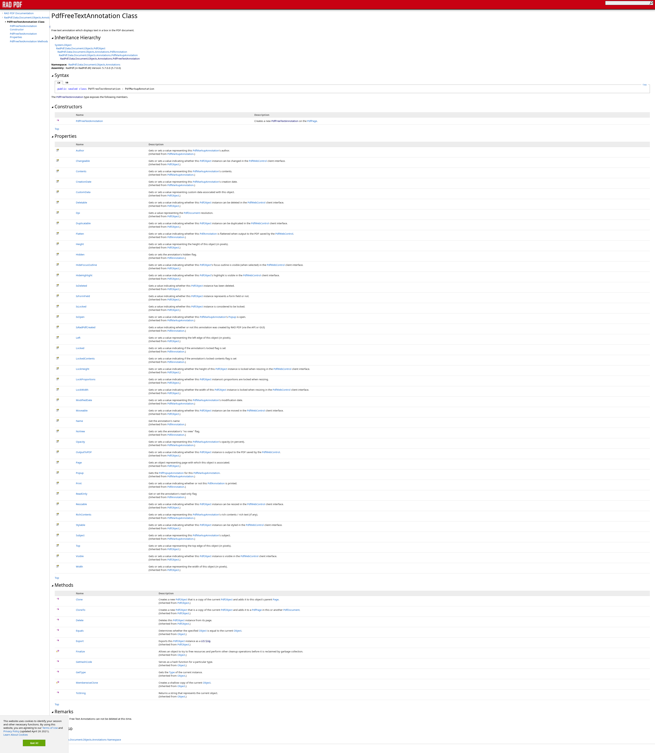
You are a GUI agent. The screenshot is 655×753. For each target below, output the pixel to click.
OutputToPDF (84, 452)
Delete (79, 620)
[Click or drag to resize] (50, 27)
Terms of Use (50, 727)
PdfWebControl (258, 161)
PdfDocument (192, 213)
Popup (232, 317)
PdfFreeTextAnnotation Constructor (23, 27)
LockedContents (85, 358)
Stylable (80, 525)
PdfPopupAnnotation (171, 473)
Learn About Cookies (15, 734)
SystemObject (63, 45)
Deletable (81, 202)
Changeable (83, 161)
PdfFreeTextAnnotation (89, 121)
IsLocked (81, 306)
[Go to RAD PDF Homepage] (12, 7)
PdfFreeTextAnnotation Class (25, 21)
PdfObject (205, 161)
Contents (81, 171)
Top (57, 128)
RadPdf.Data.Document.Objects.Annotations (26, 17)
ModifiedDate (84, 400)
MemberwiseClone (87, 682)
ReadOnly (81, 493)
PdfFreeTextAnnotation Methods (29, 41)
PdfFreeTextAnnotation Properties (23, 35)
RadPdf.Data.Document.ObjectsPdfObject (80, 48)
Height (80, 244)
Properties (66, 136)
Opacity (80, 441)
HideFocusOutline (86, 265)
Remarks (64, 711)
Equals (80, 630)
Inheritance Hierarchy (78, 37)
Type (172, 672)
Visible (80, 556)
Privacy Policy (11, 731)
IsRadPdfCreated (85, 327)
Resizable (81, 504)
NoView (80, 431)
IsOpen (80, 317)
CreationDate (83, 181)
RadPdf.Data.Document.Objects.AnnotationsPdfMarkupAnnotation (98, 55)
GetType (81, 672)
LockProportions (85, 379)
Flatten (80, 233)
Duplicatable (83, 223)
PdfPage (312, 121)
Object (203, 630)
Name (79, 421)
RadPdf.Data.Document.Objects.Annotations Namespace (88, 739)
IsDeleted (81, 285)
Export (80, 641)
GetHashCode (84, 661)
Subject (80, 535)
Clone (79, 599)
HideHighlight (84, 275)
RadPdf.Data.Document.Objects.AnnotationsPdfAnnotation (92, 51)
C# (58, 82)
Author (80, 150)
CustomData (83, 192)
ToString (81, 693)
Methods (64, 585)
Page (79, 462)
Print (79, 483)
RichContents (83, 514)
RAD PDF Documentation (19, 13)
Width (79, 566)
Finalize (80, 651)
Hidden (80, 254)
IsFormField (83, 296)
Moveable (82, 410)
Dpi (78, 213)
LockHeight (82, 369)
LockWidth (82, 389)
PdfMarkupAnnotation (206, 150)
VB (67, 82)
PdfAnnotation (208, 233)
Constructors (68, 107)
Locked (80, 348)
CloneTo (80, 609)
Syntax (62, 75)
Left (78, 337)
